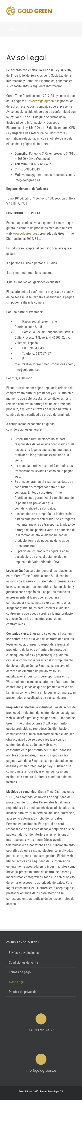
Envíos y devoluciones (24, 953)
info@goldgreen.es (41, 1070)
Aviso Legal (17, 982)
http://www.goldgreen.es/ (42, 101)
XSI (61, 1091)
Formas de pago (20, 972)
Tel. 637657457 (41, 1030)
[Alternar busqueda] (64, 11)
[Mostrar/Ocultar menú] (72, 11)
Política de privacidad (23, 992)
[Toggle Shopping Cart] (57, 11)
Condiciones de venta (23, 963)
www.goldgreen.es (25, 233)
